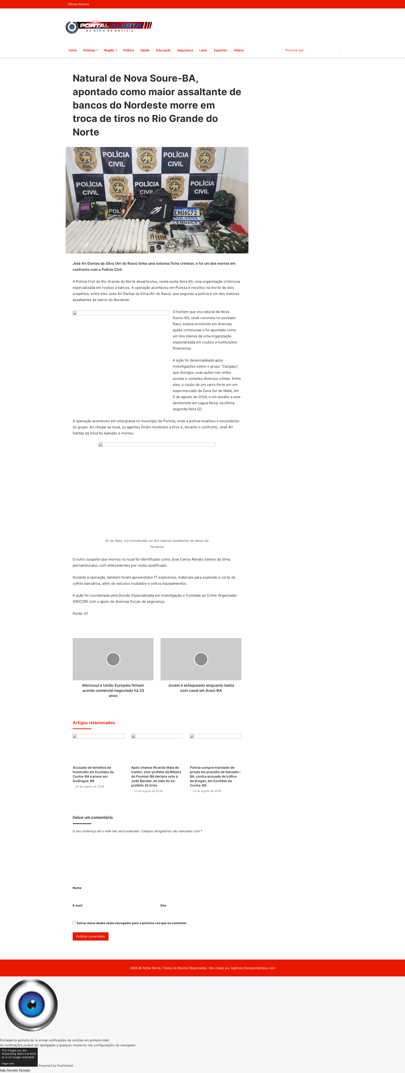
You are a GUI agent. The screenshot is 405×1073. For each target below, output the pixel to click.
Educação (163, 50)
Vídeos (239, 50)
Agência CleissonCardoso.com (253, 968)
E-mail (77, 905)
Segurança (185, 50)
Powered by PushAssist (56, 1065)
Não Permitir (9, 1070)
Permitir (24, 1070)
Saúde (145, 50)
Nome (77, 888)
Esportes (220, 50)
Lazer (203, 50)
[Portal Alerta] (108, 26)
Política (128, 50)
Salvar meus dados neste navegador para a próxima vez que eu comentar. (132, 923)
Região (109, 50)
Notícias (89, 50)
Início (73, 50)
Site (163, 905)
